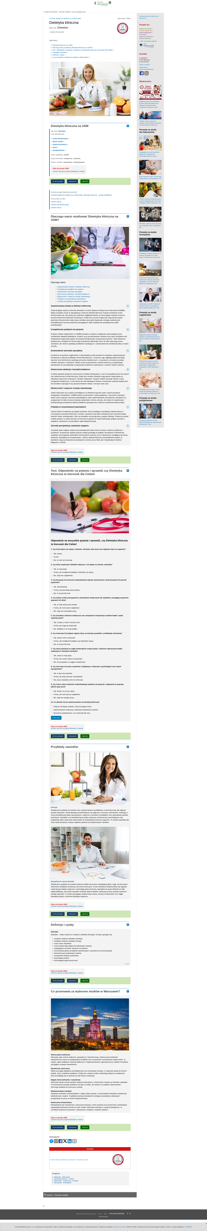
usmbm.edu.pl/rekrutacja (60, 204)
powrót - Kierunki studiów (56, 1194)
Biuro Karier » (143, 34)
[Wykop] (74, 1142)
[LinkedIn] (70, 1142)
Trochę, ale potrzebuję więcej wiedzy (66, 590)
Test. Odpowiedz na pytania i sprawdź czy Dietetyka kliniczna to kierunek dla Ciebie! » (83, 50)
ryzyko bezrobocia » (60, 144)
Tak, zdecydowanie (60, 587)
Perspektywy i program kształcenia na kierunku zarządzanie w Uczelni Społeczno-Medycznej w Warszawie (150, 255)
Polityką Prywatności (120, 1227)
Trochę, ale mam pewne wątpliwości (66, 608)
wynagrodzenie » (59, 150)
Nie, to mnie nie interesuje (62, 560)
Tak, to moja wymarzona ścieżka (65, 605)
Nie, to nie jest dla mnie (61, 593)
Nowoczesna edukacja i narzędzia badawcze (73, 294)
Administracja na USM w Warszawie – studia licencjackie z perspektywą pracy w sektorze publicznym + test (150, 306)
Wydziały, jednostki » (145, 38)
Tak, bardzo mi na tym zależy (64, 691)
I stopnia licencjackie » (145, 28)
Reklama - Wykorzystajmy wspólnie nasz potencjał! (86, 1213)
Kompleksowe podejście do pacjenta (70, 289)
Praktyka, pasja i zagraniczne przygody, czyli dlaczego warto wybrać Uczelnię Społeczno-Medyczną (150, 123)
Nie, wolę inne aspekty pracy (63, 698)
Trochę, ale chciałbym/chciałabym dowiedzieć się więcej (73, 572)
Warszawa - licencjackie (62, 1183)
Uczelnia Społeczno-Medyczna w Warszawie (65, 18)
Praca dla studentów (117, 1213)
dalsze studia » (58, 141)
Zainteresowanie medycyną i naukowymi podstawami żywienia (75, 710)
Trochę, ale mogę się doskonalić (65, 626)
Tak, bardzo (57, 554)
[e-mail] (56, 1142)
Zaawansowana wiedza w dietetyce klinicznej (73, 287)
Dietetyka (61, 131)
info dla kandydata (57, 181)
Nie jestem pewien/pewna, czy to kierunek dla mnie (71, 713)
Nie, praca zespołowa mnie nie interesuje (68, 680)
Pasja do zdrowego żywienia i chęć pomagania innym (72, 706)
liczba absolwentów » (61, 138)
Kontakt (99, 1213)
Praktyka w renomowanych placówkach (71, 299)
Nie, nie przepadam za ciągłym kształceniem (69, 662)
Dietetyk (54, 807)
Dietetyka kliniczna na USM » (62, 45)
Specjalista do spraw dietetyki (62, 881)
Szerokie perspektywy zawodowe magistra (72, 301)
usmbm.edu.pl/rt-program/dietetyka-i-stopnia (69, 171)
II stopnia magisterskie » (146, 30)
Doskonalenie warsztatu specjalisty (69, 292)
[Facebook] (60, 1142)
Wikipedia (127, 963)
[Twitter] (65, 1142)
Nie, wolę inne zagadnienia (63, 575)
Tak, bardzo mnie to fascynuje (64, 638)
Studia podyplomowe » (146, 32)
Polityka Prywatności (103, 1216)
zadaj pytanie (72, 181)
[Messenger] (51, 1142)
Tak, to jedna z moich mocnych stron (66, 622)
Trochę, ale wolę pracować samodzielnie (67, 677)
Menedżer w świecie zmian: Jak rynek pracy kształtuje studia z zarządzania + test (150, 225)
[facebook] (141, 75)
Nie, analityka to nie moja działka (65, 629)
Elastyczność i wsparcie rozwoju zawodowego (73, 296)
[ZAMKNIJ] (188, 1227)
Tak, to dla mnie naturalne (62, 673)
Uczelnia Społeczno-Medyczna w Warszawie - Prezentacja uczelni (69, 1159)
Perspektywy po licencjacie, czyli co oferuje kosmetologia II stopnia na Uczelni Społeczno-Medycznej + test (149, 391)
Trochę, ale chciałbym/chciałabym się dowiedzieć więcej (73, 641)
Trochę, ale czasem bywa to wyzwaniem (67, 659)
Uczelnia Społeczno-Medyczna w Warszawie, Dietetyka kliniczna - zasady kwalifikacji (81, 195)
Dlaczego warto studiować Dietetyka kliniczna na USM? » (72, 47)
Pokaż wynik (56, 717)
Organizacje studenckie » (146, 36)
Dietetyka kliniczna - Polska (64, 1179)
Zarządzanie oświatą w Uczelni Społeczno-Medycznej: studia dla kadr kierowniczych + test (150, 422)
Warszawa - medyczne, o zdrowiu (66, 1181)
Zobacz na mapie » (144, 64)
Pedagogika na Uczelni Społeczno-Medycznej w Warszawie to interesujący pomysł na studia (149, 154)
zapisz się (85, 181)
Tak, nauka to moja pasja (62, 655)
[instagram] (146, 75)
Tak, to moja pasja (60, 569)
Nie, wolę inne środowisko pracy (64, 611)
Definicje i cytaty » (58, 55)
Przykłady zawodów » (60, 52)
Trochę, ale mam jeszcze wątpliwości (66, 694)
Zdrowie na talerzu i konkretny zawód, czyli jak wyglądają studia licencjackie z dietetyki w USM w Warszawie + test (150, 201)
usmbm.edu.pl (56, 202)
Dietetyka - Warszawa (62, 1177)
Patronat (105, 1213)
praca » (55, 147)
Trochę (55, 557)
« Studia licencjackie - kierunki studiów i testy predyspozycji (64, 12)
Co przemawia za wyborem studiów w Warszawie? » (71, 57)
